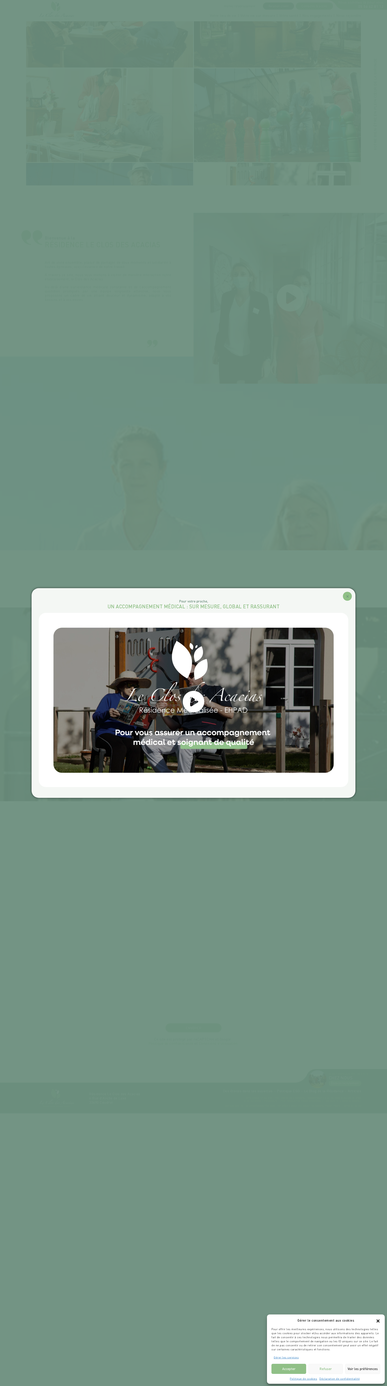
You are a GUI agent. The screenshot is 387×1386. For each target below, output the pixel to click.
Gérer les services (286, 1357)
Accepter (288, 1368)
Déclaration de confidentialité (339, 1378)
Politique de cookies (303, 1378)
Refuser (326, 1368)
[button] (378, 1320)
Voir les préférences (363, 1368)
